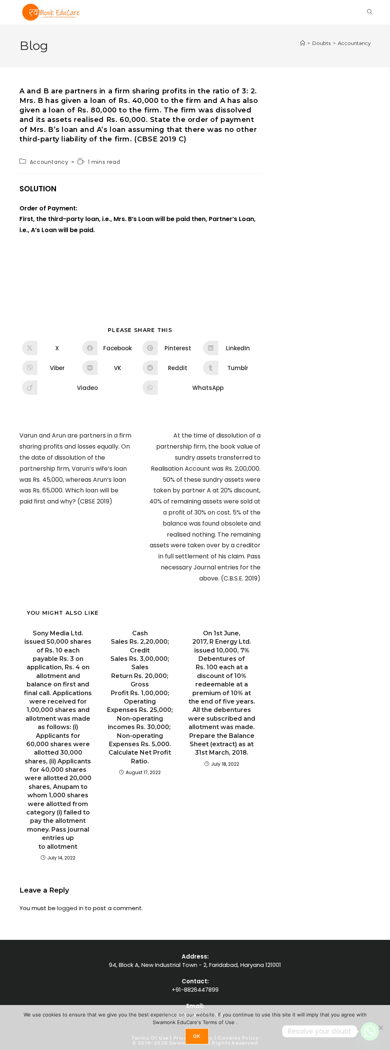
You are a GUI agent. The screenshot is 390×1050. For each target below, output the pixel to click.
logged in (70, 908)
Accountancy (354, 43)
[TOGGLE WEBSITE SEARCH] (369, 12)
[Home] (302, 43)
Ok (196, 1036)
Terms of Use (219, 1022)
